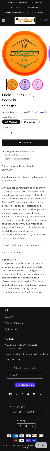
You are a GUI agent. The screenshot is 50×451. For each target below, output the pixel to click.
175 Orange (11, 122)
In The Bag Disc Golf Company (23, 445)
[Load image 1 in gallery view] (12, 84)
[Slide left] (3, 85)
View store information (17, 159)
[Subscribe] (40, 375)
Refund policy (13, 329)
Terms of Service (14, 323)
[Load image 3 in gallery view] (37, 84)
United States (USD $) (23, 412)
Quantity (6, 128)
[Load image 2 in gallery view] (25, 84)
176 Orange (30, 122)
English (23, 426)
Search (9, 317)
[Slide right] (47, 85)
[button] (3, 20)
